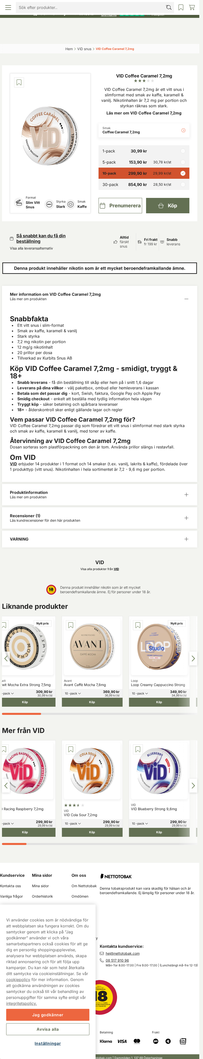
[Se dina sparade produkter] (124, 37)
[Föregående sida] (6, 658)
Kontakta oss (10, 886)
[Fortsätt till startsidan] (150, 874)
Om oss (79, 875)
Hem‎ (69, 49)
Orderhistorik (42, 896)
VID (13, 463)
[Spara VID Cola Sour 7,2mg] (71, 749)
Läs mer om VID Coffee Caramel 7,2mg (143, 112)
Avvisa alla (48, 1029)
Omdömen (80, 896)
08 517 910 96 (117, 960)
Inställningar (48, 1043)
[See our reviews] (132, 13)
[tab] (21, 714)
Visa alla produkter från (99, 569)
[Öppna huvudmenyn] (27, 37)
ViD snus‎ (84, 49)
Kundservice (12, 875)
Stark (60, 206)
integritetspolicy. (21, 1003)
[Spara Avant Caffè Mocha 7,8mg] (71, 625)
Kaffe (82, 206)
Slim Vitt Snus (33, 204)
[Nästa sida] (193, 658)
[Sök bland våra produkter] (75, 37)
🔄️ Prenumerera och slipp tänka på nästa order (97, 5)
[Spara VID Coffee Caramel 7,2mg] (19, 82)
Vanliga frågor (11, 896)
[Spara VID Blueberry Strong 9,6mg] (138, 749)
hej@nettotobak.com (123, 953)
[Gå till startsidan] (99, 26)
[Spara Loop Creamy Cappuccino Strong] (138, 625)
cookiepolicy (18, 979)
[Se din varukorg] (173, 37)
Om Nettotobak (84, 886)
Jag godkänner (47, 1014)
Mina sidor (42, 875)
